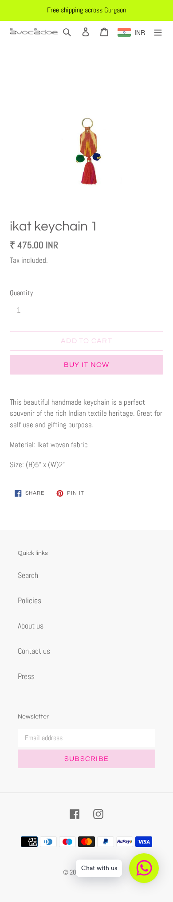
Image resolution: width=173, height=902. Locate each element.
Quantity (21, 292)
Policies (29, 600)
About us (30, 626)
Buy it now (87, 364)
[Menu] (158, 31)
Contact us (34, 651)
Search (28, 575)
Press (26, 676)
